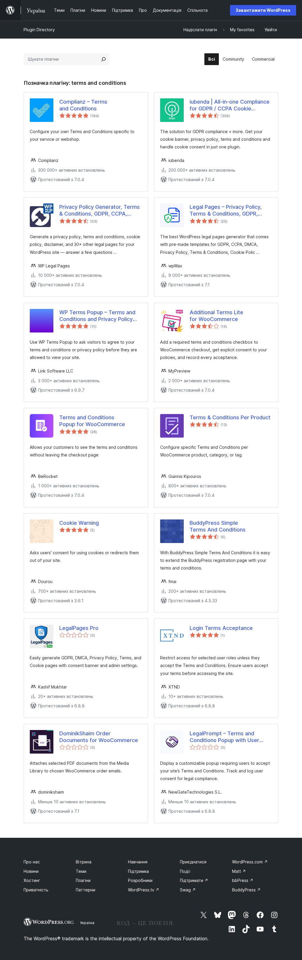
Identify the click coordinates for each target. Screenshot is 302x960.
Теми (81, 871)
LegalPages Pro (79, 628)
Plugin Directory (39, 29)
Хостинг (32, 880)
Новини (31, 871)
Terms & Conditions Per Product (230, 417)
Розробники (140, 880)
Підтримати (194, 880)
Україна (87, 922)
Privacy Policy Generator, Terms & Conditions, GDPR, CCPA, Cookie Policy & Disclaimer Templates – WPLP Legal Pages (99, 210)
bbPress (242, 880)
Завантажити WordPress (263, 10)
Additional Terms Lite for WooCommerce (216, 315)
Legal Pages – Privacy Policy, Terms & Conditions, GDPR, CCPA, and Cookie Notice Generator (226, 210)
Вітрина (83, 861)
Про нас (32, 861)
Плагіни (83, 880)
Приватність (36, 889)
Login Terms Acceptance (221, 628)
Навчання (137, 861)
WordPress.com (250, 861)
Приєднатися (193, 861)
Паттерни (85, 889)
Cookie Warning (79, 523)
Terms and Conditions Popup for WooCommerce (92, 420)
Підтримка (138, 871)
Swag (188, 889)
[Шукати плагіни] (103, 59)
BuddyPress (246, 889)
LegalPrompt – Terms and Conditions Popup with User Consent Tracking (224, 737)
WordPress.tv (143, 889)
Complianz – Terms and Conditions (83, 105)
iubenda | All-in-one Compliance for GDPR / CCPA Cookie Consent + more (230, 105)
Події (185, 871)
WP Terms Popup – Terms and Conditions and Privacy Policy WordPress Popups (97, 316)
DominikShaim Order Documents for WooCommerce (98, 736)
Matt (239, 871)
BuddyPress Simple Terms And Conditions (218, 526)
